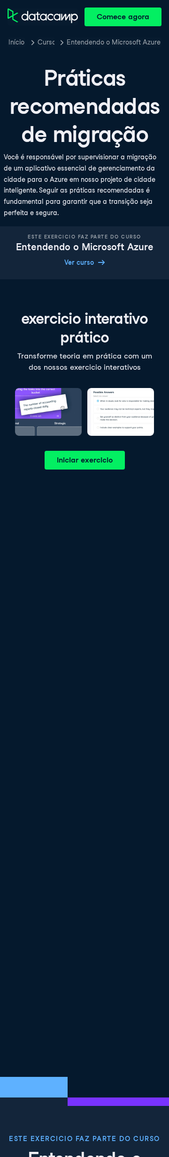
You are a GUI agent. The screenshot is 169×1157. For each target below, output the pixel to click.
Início (16, 42)
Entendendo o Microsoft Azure (114, 42)
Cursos (46, 42)
